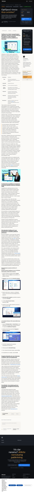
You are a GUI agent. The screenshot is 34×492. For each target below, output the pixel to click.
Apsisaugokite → (27, 49)
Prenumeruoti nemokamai (25, 77)
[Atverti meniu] (27, 1)
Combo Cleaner (17, 253)
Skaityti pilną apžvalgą (27, 51)
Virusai (13, 475)
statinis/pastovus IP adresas (15, 364)
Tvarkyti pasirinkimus (28, 485)
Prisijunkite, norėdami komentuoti (16, 429)
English (2, 440)
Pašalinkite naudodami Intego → (25, 19)
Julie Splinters (5, 21)
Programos (13, 477)
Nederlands (19, 440)
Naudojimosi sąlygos (26, 477)
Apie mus (24, 475)
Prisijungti (30, 1)
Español (2, 442)
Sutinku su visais (12, 485)
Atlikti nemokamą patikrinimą (24, 465)
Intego (13, 101)
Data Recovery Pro (14, 408)
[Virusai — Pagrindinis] (4, 1)
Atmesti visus (20, 485)
